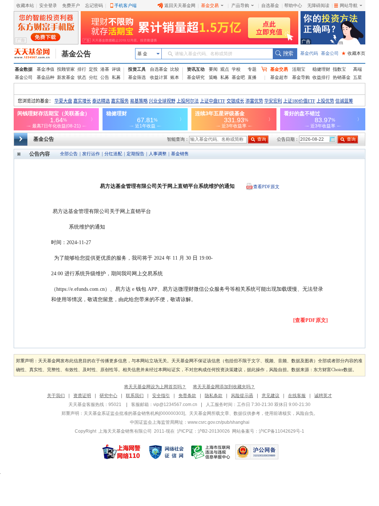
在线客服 (297, 395)
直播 (252, 77)
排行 (81, 69)
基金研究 (196, 77)
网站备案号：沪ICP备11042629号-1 (268, 431)
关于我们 (56, 395)
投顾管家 (66, 69)
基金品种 (45, 77)
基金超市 (279, 77)
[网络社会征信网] (166, 452)
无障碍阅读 (318, 5)
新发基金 (66, 77)
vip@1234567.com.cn (175, 404)
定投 (93, 69)
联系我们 (135, 395)
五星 (357, 77)
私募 (116, 77)
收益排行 (321, 77)
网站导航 (349, 5)
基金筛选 (137, 77)
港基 (104, 69)
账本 (174, 77)
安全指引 (161, 395)
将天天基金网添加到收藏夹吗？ (224, 386)
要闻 (213, 69)
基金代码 (309, 53)
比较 (174, 69)
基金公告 (76, 54)
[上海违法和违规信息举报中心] (211, 452)
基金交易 (210, 5)
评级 (116, 69)
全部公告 (69, 153)
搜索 (285, 54)
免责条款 (187, 395)
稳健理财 (321, 69)
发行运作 (91, 153)
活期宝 (298, 69)
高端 (357, 69)
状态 (81, 77)
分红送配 (113, 153)
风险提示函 (242, 395)
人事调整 (158, 153)
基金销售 (180, 153)
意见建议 (270, 395)
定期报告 (135, 153)
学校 (236, 69)
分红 (93, 77)
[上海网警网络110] (121, 452)
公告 (104, 77)
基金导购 (301, 77)
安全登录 (48, 5)
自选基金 (270, 5)
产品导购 (240, 5)
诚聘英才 (323, 395)
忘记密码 (94, 5)
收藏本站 (25, 5)
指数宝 (339, 69)
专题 (252, 69)
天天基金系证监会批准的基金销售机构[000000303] (134, 413)
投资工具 (137, 69)
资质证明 (82, 395)
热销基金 (342, 77)
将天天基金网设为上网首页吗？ (155, 386)
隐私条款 (213, 395)
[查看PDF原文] (310, 320)
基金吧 (238, 77)
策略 (213, 77)
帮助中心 (293, 5)
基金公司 (330, 53)
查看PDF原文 (266, 186)
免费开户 (71, 5)
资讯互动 (196, 69)
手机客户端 (125, 5)
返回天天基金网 (179, 5)
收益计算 (159, 77)
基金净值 (45, 69)
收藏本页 (353, 53)
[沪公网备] (256, 452)
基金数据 (24, 69)
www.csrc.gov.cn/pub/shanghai (218, 422)
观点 (224, 69)
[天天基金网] (35, 53)
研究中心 (108, 395)
